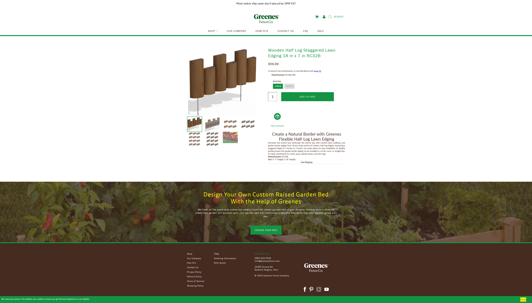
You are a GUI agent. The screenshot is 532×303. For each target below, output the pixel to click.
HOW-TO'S (261, 30)
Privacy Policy (194, 272)
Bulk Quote (220, 262)
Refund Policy (194, 276)
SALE (321, 30)
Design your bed (266, 230)
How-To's (191, 262)
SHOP (211, 30)
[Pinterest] (311, 290)
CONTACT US (285, 30)
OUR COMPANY (236, 30)
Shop (189, 253)
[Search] (330, 17)
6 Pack (278, 86)
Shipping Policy (195, 285)
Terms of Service (195, 281)
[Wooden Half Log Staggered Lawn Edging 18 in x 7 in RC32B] (222, 82)
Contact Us (192, 267)
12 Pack (289, 86)
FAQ (305, 30)
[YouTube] (326, 290)
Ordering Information (225, 258)
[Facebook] (305, 290)
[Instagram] (319, 290)
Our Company (194, 258)
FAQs (216, 253)
